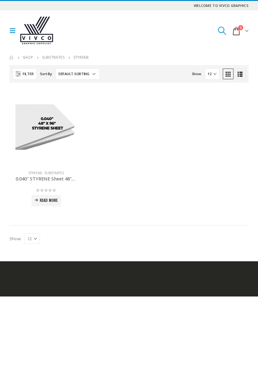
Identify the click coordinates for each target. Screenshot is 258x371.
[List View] (240, 74)
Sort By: (46, 73)
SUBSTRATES (54, 173)
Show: (197, 73)
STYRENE (35, 173)
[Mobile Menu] (14, 30)
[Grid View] (228, 74)
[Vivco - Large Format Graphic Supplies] (36, 31)
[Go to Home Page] (11, 57)
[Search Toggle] (222, 31)
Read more (49, 200)
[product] (46, 128)
